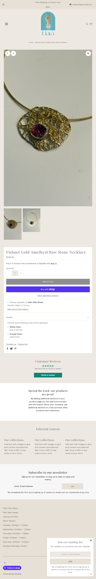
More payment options (48, 295)
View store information (17, 309)
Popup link (23, 344)
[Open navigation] (14, 24)
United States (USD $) (81, 5)
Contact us (11, 344)
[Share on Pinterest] (15, 349)
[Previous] (7, 53)
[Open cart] (91, 24)
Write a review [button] (48, 375)
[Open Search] (87, 24)
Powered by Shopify (12, 574)
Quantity (10, 268)
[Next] (13, 53)
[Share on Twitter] (11, 349)
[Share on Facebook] (8, 349)
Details (9, 317)
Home (31, 42)
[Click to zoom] (88, 53)
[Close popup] (91, 541)
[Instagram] (3, 4)
